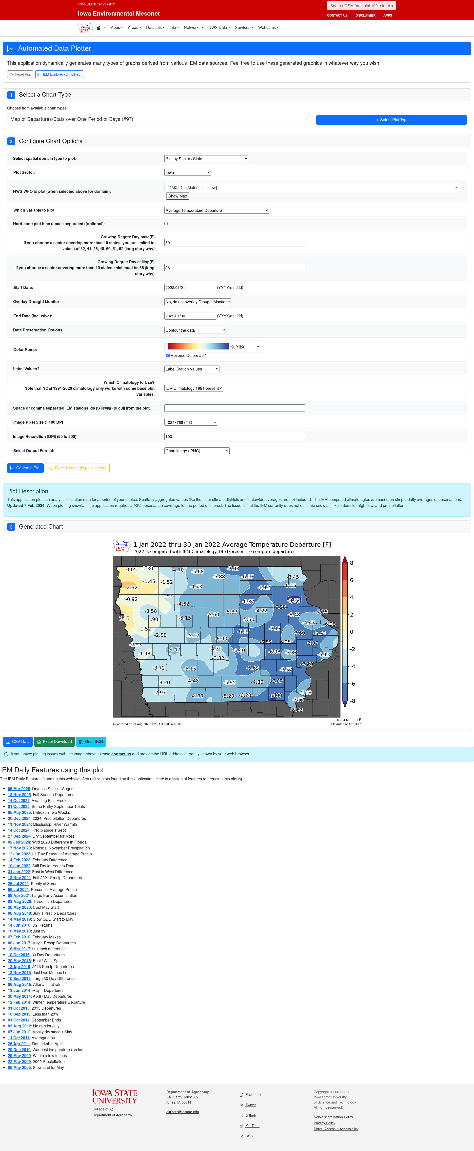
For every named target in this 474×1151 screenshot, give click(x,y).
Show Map (177, 196)
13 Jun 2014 (19, 990)
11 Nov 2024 (19, 824)
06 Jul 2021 (18, 889)
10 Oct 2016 (19, 954)
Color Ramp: (25, 349)
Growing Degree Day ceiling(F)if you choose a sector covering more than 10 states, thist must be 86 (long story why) (85, 267)
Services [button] (242, 27)
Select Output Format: (33, 450)
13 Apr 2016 (19, 966)
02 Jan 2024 (19, 842)
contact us (337, 15)
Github (250, 1115)
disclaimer (365, 15)
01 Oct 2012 (19, 1020)
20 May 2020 (19, 907)
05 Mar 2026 (19, 788)
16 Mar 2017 (19, 949)
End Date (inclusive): (32, 316)
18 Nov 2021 (19, 877)
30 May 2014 (19, 996)
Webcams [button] (267, 27)
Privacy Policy (324, 1122)
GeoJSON (93, 741)
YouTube (252, 1125)
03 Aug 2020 (19, 901)
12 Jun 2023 (19, 854)
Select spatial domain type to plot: (44, 158)
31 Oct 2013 (19, 1008)
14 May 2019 (19, 919)
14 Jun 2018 (19, 925)
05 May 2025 (19, 812)
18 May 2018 (19, 931)
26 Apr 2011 (19, 1043)
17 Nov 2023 (19, 848)
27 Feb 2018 (19, 937)
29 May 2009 (19, 1055)
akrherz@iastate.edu (182, 1111)
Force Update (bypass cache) (80, 468)
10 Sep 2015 (19, 978)
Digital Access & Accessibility (336, 1128)
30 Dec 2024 (19, 818)
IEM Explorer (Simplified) (62, 74)
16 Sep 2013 (19, 1014)
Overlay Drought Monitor (36, 301)
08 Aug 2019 (19, 913)
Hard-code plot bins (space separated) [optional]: (59, 223)
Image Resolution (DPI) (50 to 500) (44, 436)
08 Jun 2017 (19, 943)
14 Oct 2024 (19, 830)
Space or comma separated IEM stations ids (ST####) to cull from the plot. (82, 408)
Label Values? (26, 368)
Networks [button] (192, 27)
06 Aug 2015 (19, 984)
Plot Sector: (24, 172)
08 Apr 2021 (19, 895)
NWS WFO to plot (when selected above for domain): (62, 191)
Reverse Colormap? (188, 355)
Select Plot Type (394, 119)
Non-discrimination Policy (333, 1116)
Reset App (22, 74)
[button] (101, 28)
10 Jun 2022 (19, 866)
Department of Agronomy (112, 1114)
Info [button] (173, 27)
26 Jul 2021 (18, 883)
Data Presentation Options (37, 330)
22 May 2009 (19, 1061)
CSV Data (20, 741)
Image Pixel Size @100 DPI (38, 422)
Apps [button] (115, 27)
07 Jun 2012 (19, 1032)
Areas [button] (133, 27)
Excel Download (57, 741)
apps (387, 15)
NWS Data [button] (217, 27)
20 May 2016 (19, 960)
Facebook (253, 1094)
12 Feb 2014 (19, 1002)
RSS (249, 1135)
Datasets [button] (154, 27)
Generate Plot (27, 468)
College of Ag (103, 1109)
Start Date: (23, 287)
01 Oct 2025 (19, 806)
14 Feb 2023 (19, 860)
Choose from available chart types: (37, 108)
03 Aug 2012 (19, 1026)
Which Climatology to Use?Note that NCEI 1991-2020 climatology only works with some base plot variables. (89, 388)
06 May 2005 (19, 1067)
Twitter (250, 1104)
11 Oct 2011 (19, 1038)
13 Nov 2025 (19, 794)
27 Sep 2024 (19, 836)
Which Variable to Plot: (34, 210)
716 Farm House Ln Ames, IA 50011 (182, 1099)
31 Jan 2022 (19, 871)
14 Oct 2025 (19, 800)
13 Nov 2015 (19, 972)
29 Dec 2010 (19, 1049)
